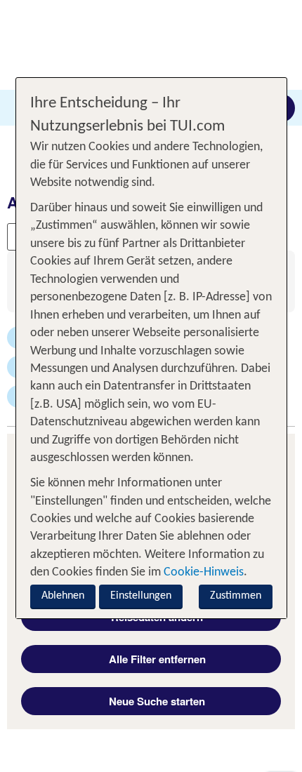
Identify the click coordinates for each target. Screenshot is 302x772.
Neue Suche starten (157, 701)
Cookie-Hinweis (202, 572)
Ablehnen (62, 595)
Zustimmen (235, 595)
